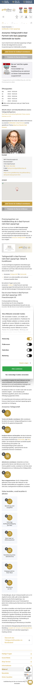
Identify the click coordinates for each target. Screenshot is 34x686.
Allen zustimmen (17, 368)
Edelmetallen (21, 439)
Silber (28, 439)
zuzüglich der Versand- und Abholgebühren (20, 628)
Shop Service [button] (6, 662)
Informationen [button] (6, 665)
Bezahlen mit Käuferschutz (29, 2)
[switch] (28, 678)
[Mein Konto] (26, 17)
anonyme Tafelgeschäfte (19, 237)
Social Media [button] (6, 658)
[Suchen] (21, 17)
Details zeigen (23, 363)
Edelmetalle (23, 274)
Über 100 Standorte (17, 2)
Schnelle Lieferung (6, 2)
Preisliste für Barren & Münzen (17, 57)
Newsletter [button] (5, 673)
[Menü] (31, 667)
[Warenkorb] (30, 17)
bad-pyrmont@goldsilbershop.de (17, 168)
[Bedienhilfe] (17, 17)
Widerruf (5, 669)
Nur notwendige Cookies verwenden (17, 374)
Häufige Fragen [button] (7, 654)
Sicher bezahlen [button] (7, 677)
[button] (17, 189)
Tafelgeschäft (14, 274)
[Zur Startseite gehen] (8, 10)
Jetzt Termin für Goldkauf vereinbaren (17, 52)
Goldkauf (10, 285)
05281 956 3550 (10, 166)
